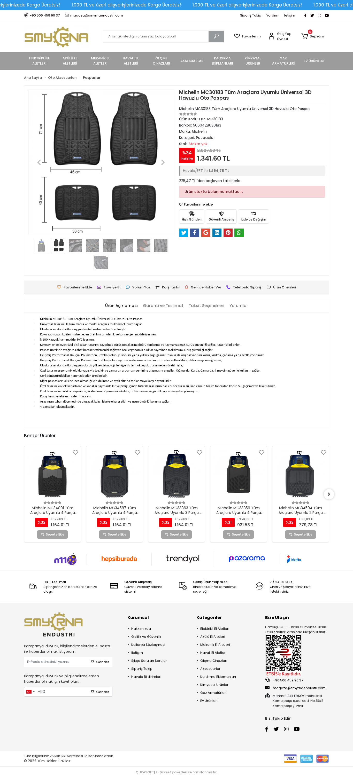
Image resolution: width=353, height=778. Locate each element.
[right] (329, 494)
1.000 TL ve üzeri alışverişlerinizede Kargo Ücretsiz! (126, 5)
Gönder (102, 661)
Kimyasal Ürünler (214, 684)
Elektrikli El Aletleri (214, 628)
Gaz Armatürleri (213, 692)
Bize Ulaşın (277, 617)
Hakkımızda (141, 628)
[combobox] (30, 691)
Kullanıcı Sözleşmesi (148, 644)
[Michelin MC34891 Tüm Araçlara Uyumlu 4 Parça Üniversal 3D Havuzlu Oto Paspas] (52, 474)
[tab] (121, 305)
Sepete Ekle (55, 534)
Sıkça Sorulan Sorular (149, 660)
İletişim (289, 15)
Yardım (272, 15)
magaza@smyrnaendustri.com (299, 688)
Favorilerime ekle (198, 204)
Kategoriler (209, 617)
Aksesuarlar (210, 668)
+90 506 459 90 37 (287, 680)
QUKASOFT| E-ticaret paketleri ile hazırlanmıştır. (176, 772)
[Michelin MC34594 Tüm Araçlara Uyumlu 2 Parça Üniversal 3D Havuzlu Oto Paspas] (300, 474)
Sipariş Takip (250, 15)
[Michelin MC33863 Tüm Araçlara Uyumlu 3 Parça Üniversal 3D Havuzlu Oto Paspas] (176, 474)
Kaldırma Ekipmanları (218, 676)
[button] (312, 36)
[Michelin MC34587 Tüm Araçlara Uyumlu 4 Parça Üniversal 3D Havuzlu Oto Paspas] (114, 474)
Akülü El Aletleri (212, 636)
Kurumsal (138, 617)
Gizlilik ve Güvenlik (146, 636)
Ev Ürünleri (209, 700)
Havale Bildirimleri (146, 676)
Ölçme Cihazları (213, 660)
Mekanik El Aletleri (215, 644)
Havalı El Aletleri (213, 652)
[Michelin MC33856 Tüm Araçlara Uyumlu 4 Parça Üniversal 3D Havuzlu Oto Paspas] (238, 474)
